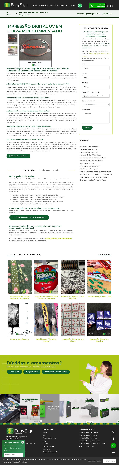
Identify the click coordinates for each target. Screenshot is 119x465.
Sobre (45, 435)
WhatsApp (15, 372)
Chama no (101, 5)
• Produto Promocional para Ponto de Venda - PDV (95, 174)
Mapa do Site (47, 449)
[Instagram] (113, 431)
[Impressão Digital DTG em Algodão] (73, 277)
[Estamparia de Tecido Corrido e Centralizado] (20, 277)
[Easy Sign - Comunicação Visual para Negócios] (15, 5)
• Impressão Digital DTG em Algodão (91, 160)
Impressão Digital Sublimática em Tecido (92, 443)
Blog (44, 441)
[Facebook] (113, 438)
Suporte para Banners (19, 339)
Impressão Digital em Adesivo (99, 340)
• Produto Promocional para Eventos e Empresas (95, 172)
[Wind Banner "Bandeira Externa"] (46, 319)
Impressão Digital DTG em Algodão (72, 298)
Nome (84, 64)
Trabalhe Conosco (48, 446)
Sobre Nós (43, 5)
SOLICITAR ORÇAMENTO (19, 156)
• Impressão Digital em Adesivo (89, 147)
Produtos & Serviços (58, 5)
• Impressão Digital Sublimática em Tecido (92, 158)
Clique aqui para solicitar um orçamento (29, 217)
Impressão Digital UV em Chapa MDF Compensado (33, 14)
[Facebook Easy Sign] (111, 5)
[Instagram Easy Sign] (107, 5)
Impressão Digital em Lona (99, 297)
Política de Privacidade (50, 452)
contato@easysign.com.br (90, 14)
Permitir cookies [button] (110, 461)
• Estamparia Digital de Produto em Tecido (93, 180)
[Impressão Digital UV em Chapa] (73, 319)
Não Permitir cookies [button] (94, 461)
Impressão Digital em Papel (88, 438)
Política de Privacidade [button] (19, 462)
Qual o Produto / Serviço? (91, 92)
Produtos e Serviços (49, 438)
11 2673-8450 (13, 439)
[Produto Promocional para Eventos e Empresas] (46, 277)
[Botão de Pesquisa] (80, 5)
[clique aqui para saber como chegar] (58, 238)
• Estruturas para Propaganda (88, 169)
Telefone (85, 83)
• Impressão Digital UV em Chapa (90, 155)
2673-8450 (107, 14)
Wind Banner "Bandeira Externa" (46, 340)
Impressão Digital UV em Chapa (73, 340)
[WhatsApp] (113, 445)
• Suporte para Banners (86, 163)
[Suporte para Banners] (20, 319)
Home (35, 5)
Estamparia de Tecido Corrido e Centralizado (19, 298)
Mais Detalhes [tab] (29, 170)
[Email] (113, 452)
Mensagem (86, 110)
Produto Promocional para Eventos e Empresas (46, 298)
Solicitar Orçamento (104, 254)
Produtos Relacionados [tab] (50, 170)
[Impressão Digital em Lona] (99, 277)
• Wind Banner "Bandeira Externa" (90, 166)
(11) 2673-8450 (32, 372)
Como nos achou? (88, 101)
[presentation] (22, 50)
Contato (72, 5)
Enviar (87, 127)
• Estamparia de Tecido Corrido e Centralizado (93, 177)
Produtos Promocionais (86, 446)
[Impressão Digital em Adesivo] (99, 319)
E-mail (84, 73)
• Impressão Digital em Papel (88, 152)
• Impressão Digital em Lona (88, 149)
